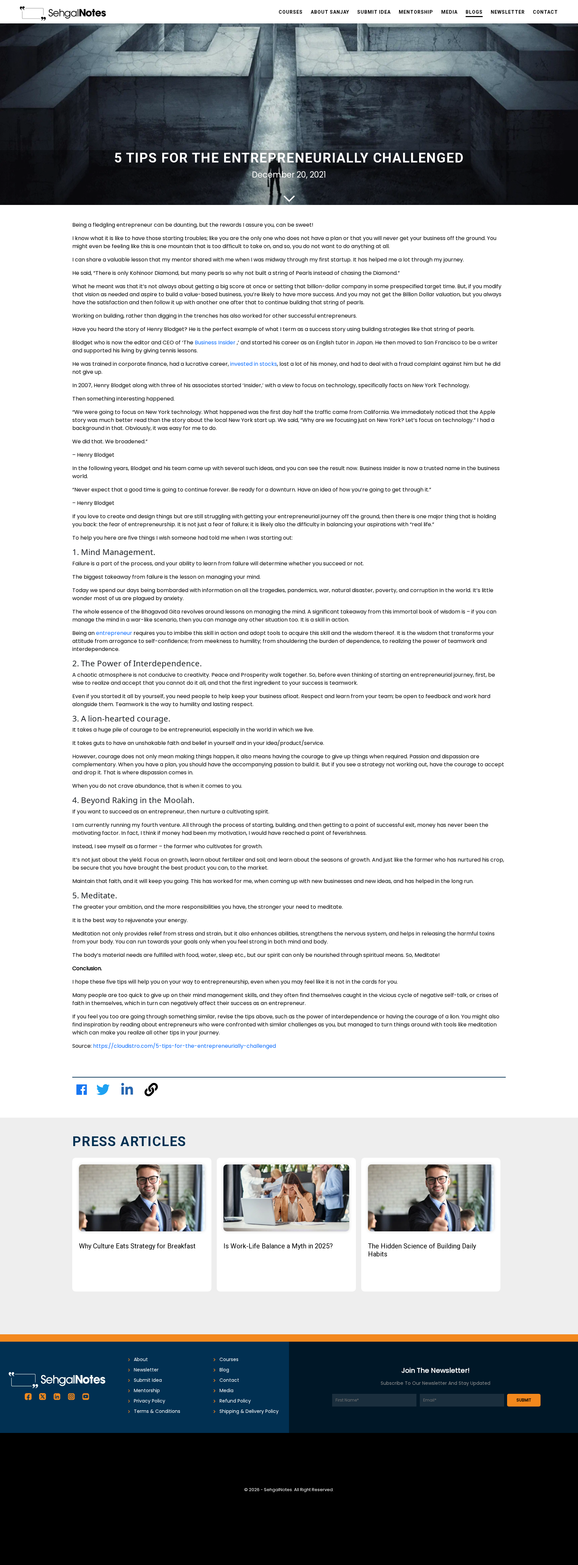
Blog (224, 1369)
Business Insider (216, 342)
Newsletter (146, 1369)
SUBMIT (523, 1400)
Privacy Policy (149, 1401)
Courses (228, 1359)
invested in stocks (253, 364)
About (141, 1359)
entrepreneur (114, 633)
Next (514, 1230)
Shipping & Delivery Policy (249, 1411)
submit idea (148, 1380)
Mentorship (147, 1390)
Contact (229, 1380)
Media (226, 1390)
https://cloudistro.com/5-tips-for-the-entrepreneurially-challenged (184, 1046)
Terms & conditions (157, 1411)
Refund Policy (235, 1401)
